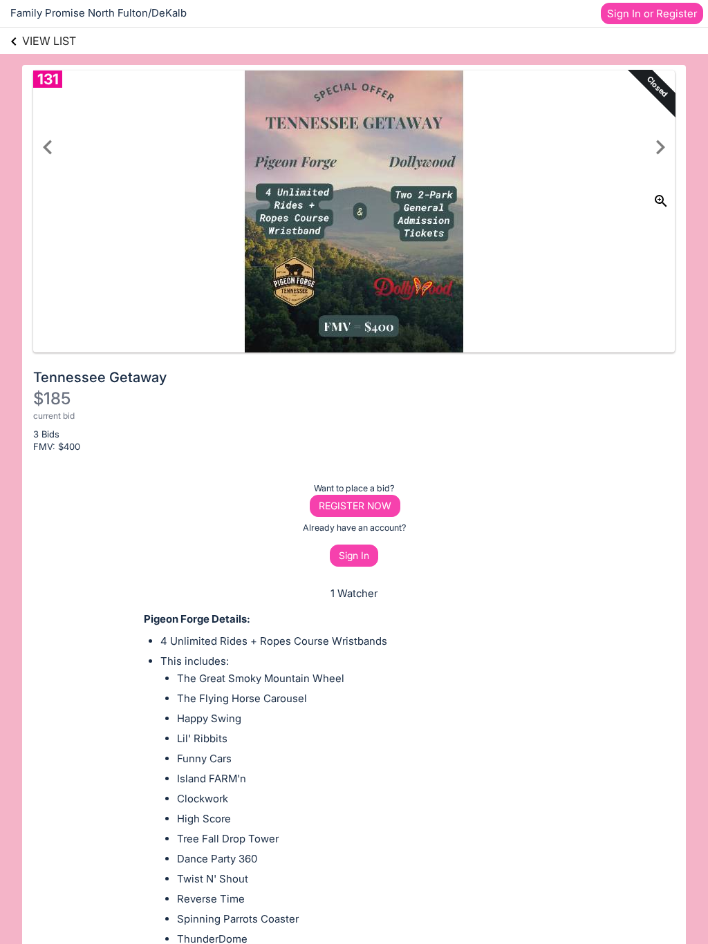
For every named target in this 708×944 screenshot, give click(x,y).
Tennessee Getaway (100, 377)
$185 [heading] (52, 398)
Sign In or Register (652, 13)
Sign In (354, 555)
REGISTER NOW (355, 505)
